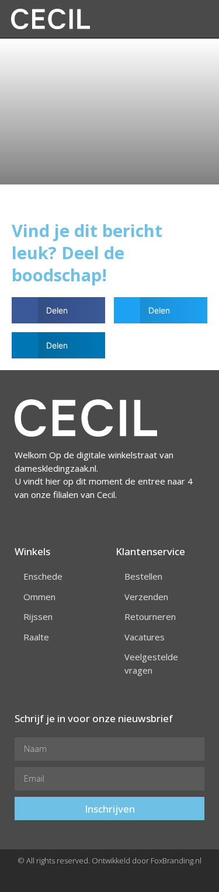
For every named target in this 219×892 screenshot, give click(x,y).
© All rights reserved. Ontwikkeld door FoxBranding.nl (109, 860)
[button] (129, 19)
